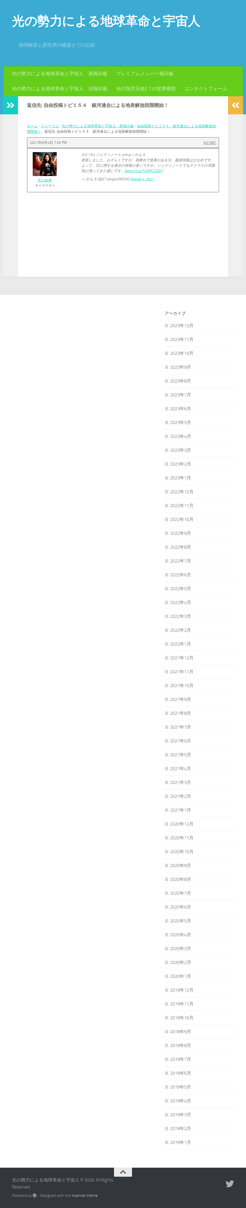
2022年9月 (180, 533)
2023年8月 (180, 381)
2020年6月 (180, 907)
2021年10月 (182, 685)
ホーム (32, 126)
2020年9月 (180, 865)
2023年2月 (180, 464)
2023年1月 (180, 478)
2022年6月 (180, 575)
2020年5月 (180, 921)
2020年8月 (180, 879)
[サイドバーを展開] (10, 105)
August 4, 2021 (142, 179)
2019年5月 (180, 1087)
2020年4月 (180, 934)
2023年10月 (182, 353)
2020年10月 (182, 851)
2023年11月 (182, 339)
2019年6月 (180, 1073)
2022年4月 (180, 602)
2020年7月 (180, 893)
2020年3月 (180, 948)
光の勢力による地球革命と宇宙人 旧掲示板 (60, 88)
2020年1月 (180, 976)
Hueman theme (85, 1195)
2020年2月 (180, 962)
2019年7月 (180, 1059)
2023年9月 (180, 367)
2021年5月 (180, 754)
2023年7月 (180, 395)
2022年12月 (182, 491)
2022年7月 (180, 561)
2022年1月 (180, 644)
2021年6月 (180, 741)
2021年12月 (182, 658)
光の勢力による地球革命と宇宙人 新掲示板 (60, 73)
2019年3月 (180, 1114)
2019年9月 (180, 1031)
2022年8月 (180, 547)
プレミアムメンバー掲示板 (145, 73)
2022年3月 (180, 616)
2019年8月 (180, 1045)
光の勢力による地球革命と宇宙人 (106, 21)
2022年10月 (182, 519)
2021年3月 (180, 782)
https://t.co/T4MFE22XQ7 (143, 171)
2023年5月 (180, 422)
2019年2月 (180, 1128)
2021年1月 (180, 810)
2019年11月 (182, 1004)
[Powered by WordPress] (35, 1195)
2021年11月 (182, 671)
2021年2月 (180, 796)
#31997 (210, 143)
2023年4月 (180, 436)
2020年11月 (182, 838)
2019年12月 (182, 990)
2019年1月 (180, 1142)
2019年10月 (182, 1018)
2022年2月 (180, 630)
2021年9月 (180, 699)
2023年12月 (182, 325)
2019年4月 (180, 1101)
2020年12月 (182, 824)
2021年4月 (180, 768)
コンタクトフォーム (205, 88)
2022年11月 (182, 505)
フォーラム (50, 126)
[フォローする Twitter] (230, 1184)
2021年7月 (180, 727)
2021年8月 (180, 713)
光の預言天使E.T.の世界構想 (146, 88)
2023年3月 (180, 450)
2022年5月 (180, 588)
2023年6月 (180, 408)
